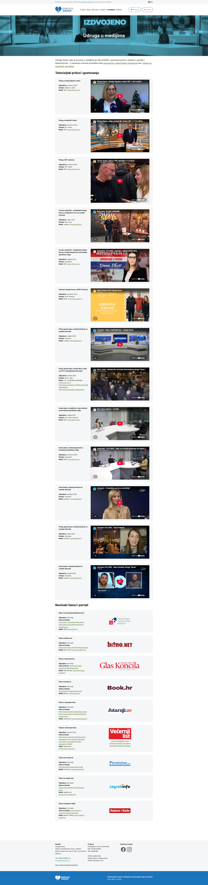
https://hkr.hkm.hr (73, 264)
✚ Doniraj (147, 9)
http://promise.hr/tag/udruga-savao (71, 767)
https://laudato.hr (76, 224)
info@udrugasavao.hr (87, 2)
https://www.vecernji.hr (67, 749)
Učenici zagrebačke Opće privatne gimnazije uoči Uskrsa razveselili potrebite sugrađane (119, 743)
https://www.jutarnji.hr (79, 719)
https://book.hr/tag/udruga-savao (70, 691)
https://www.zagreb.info (67, 794)
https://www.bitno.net (78, 650)
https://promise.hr (78, 769)
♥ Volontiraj (135, 9)
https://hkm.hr (73, 629)
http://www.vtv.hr (65, 383)
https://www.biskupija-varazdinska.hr (71, 390)
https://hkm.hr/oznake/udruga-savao (71, 622)
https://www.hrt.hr (74, 90)
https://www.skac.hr (75, 299)
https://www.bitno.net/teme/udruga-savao (73, 647)
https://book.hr (75, 693)
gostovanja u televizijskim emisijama (120, 63)
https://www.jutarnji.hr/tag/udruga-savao (73, 712)
